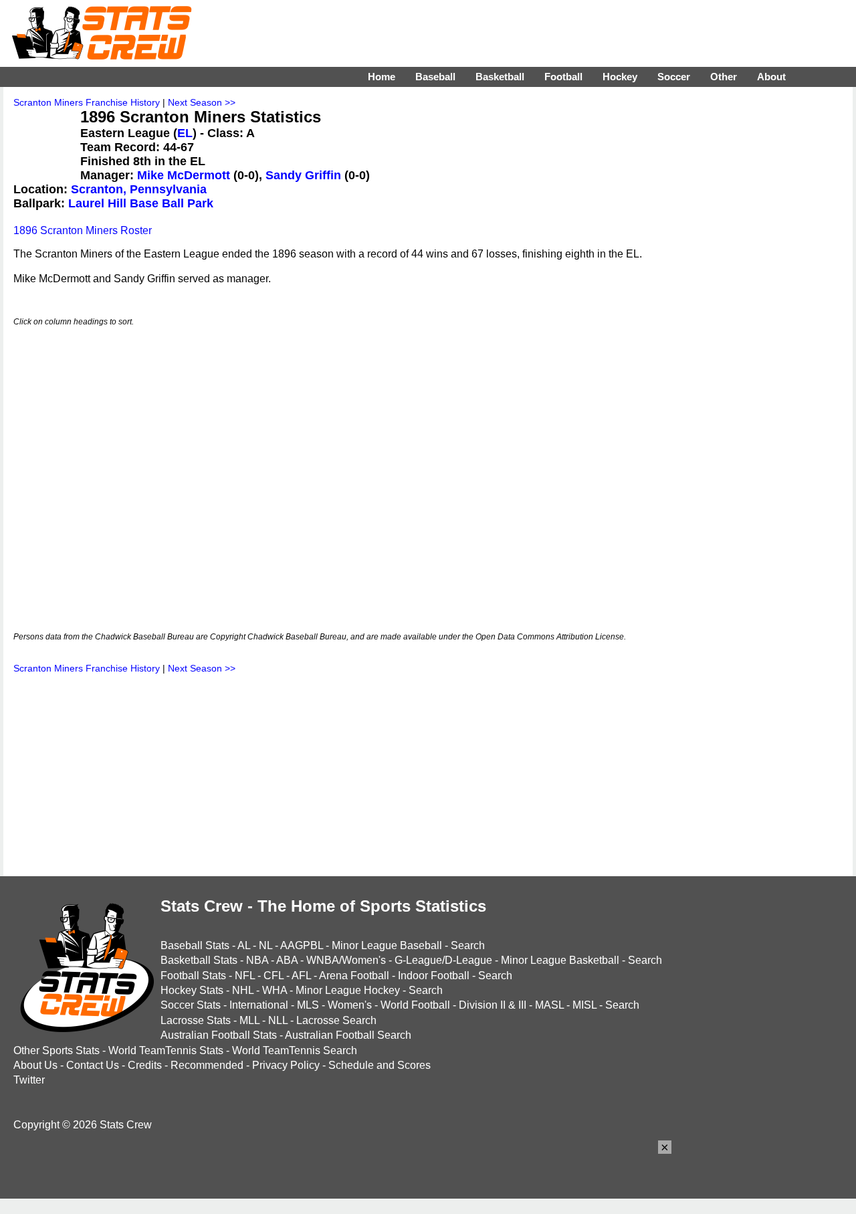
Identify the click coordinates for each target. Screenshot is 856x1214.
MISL (584, 1005)
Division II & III (492, 1005)
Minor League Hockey (348, 990)
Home (381, 76)
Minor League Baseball (387, 945)
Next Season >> (201, 102)
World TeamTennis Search (294, 1050)
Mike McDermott (183, 175)
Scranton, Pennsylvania (139, 189)
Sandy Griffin (303, 175)
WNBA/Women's (346, 960)
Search (468, 945)
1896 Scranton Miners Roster (82, 230)
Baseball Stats (194, 945)
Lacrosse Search (336, 1020)
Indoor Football (433, 975)
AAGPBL (301, 945)
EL (185, 133)
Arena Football (354, 975)
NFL (245, 975)
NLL (278, 1020)
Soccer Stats (190, 1005)
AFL (301, 975)
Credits (145, 1065)
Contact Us (92, 1065)
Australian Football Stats (218, 1035)
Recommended (207, 1065)
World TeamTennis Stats (165, 1050)
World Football (415, 1005)
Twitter (29, 1080)
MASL (549, 1005)
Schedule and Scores (379, 1065)
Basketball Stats (198, 960)
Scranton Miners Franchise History (86, 102)
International (258, 1005)
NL (265, 945)
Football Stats (193, 975)
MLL (249, 1020)
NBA (257, 960)
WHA (274, 990)
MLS (308, 1005)
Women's (350, 1005)
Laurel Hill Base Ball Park (140, 203)
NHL (242, 990)
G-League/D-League (443, 960)
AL (243, 945)
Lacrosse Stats (195, 1020)
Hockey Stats (191, 990)
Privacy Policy (286, 1065)
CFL (273, 975)
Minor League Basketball (560, 960)
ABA (287, 960)
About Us (35, 1065)
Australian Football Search (348, 1035)
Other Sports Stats (56, 1050)
